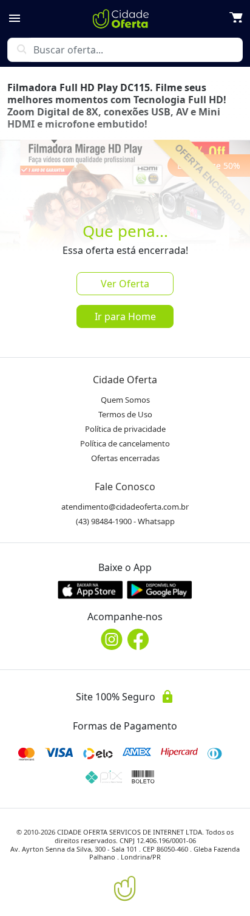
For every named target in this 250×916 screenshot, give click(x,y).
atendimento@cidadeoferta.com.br (125, 506)
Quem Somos (125, 399)
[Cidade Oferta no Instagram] (112, 639)
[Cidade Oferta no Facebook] (138, 639)
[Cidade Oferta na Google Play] (159, 589)
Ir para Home (125, 316)
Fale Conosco (125, 486)
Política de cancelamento (125, 443)
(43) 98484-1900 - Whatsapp (125, 521)
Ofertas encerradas (125, 458)
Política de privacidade (125, 428)
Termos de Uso (125, 414)
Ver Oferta (125, 283)
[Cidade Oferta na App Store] (90, 589)
